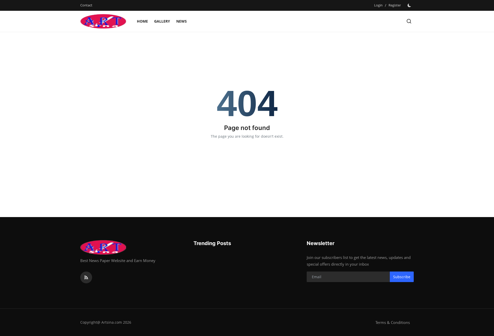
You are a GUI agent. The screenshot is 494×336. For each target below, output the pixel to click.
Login (378, 5)
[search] (409, 21)
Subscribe (401, 276)
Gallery (162, 21)
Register (395, 5)
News (181, 21)
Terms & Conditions (392, 322)
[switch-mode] (410, 5)
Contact (86, 5)
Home (142, 21)
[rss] (86, 277)
